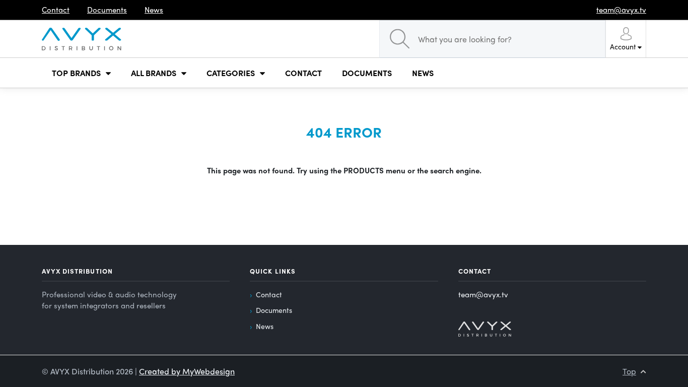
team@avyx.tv (483, 294)
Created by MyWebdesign (187, 371)
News (264, 326)
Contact (269, 294)
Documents (274, 310)
